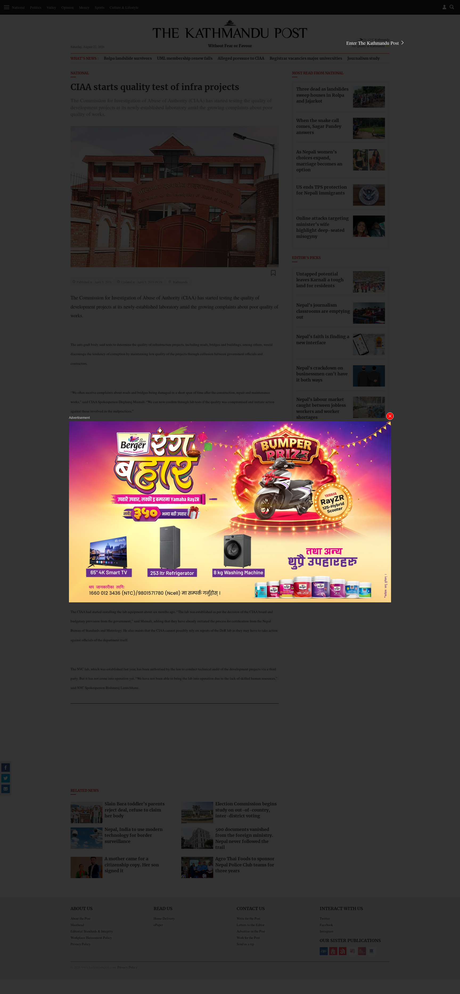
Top (449, 953)
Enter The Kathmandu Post (373, 43)
